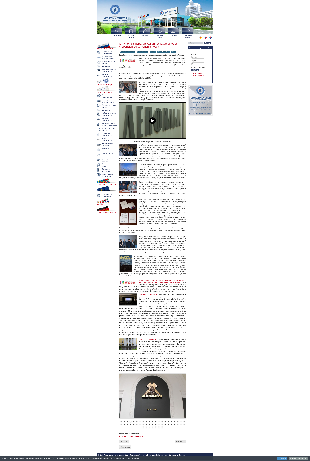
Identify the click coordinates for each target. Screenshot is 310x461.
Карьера (145, 35)
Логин (193, 54)
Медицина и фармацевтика (107, 149)
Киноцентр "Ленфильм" (148, 294)
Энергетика (106, 66)
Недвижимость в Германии (106, 212)
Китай (174, 52)
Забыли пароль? (197, 75)
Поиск (207, 43)
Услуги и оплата (131, 36)
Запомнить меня (199, 67)
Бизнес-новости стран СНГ (106, 184)
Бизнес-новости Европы (105, 192)
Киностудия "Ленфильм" (148, 339)
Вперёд (179, 441)
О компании (117, 35)
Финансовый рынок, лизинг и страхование (109, 124)
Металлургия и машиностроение (108, 57)
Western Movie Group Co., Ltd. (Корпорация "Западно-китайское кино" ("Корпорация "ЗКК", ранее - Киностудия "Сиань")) (162, 281)
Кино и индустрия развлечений (108, 175)
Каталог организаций (104, 84)
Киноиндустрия (142, 52)
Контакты (173, 35)
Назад (125, 441)
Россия (153, 52)
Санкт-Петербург (163, 52)
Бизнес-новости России (105, 49)
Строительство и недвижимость (107, 52)
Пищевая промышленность (108, 75)
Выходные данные (188, 36)
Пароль (194, 61)
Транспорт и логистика (106, 160)
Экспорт (100, 204)
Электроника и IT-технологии (108, 144)
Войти (195, 70)
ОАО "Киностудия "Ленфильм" (131, 436)
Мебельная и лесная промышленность (109, 70)
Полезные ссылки (159, 36)
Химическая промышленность (108, 134)
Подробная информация (298, 459)
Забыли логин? (196, 73)
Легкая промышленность (108, 139)
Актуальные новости (104, 92)
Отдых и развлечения (127, 52)
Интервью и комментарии (106, 170)
